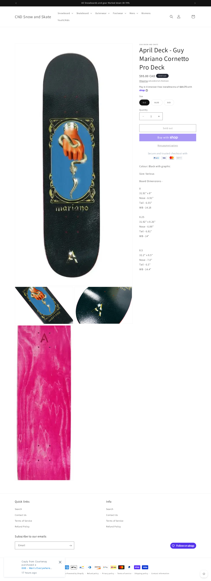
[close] (60, 562)
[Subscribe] (70, 545)
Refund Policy (22, 526)
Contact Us (21, 514)
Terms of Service (23, 520)
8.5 (170, 103)
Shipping (143, 81)
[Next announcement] (195, 3)
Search (18, 509)
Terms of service (124, 573)
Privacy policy (108, 573)
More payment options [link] (168, 145)
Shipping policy (141, 573)
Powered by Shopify (75, 573)
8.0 (146, 103)
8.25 (158, 103)
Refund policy (93, 573)
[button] (65, 13)
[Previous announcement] (16, 3)
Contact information (160, 573)
